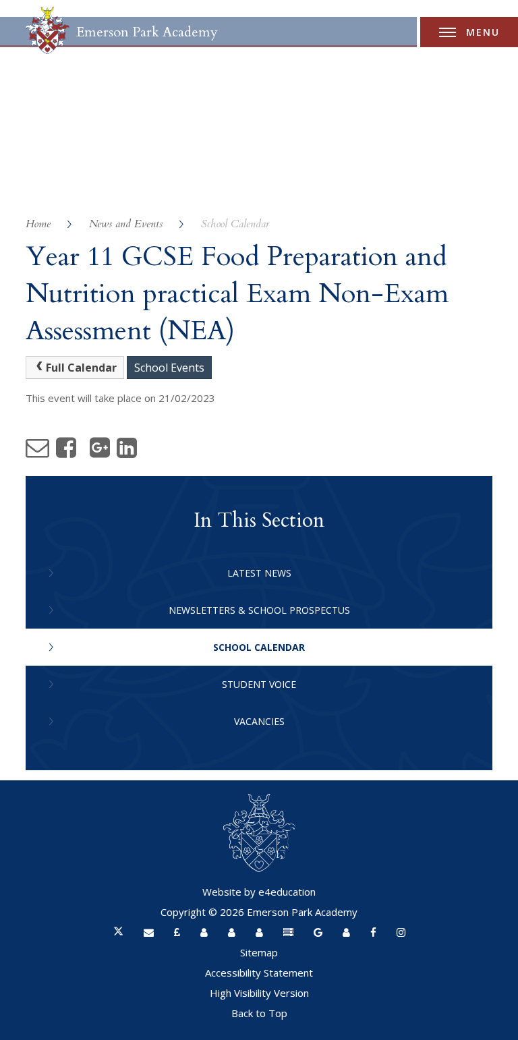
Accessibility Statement (259, 972)
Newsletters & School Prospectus (259, 610)
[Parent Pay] (177, 932)
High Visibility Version (259, 993)
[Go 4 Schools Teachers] (204, 932)
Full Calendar (81, 367)
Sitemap (259, 952)
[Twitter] (118, 932)
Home (38, 223)
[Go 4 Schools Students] (259, 932)
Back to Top (259, 1013)
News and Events (126, 223)
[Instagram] (401, 932)
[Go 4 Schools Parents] (231, 932)
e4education (287, 891)
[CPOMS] (346, 932)
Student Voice (259, 684)
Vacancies (259, 721)
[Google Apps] (318, 932)
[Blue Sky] (288, 932)
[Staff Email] (149, 932)
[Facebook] (373, 932)
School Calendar (235, 223)
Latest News (259, 573)
